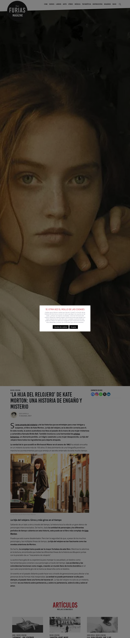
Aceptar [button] (73, 327)
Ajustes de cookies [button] (60, 327)
